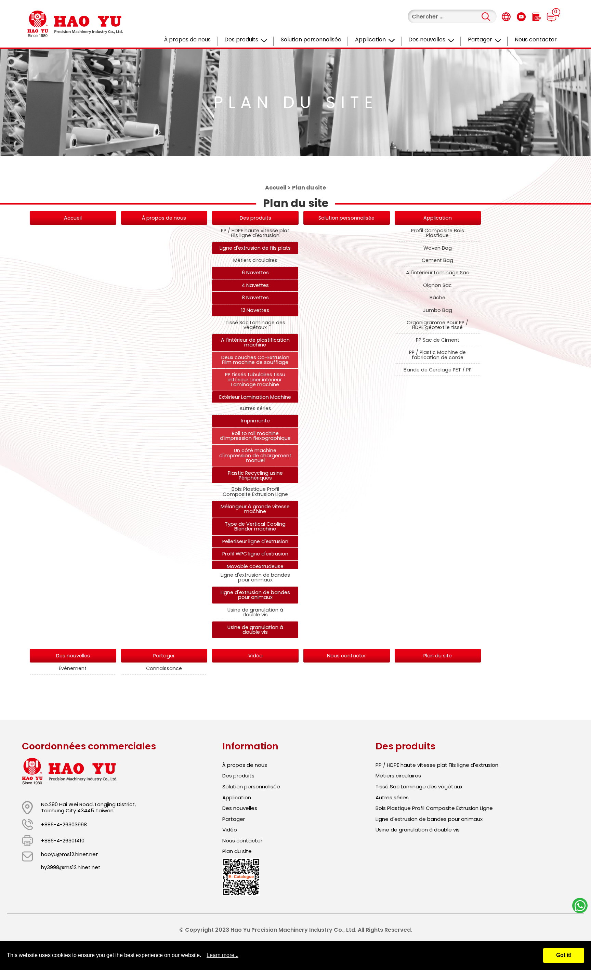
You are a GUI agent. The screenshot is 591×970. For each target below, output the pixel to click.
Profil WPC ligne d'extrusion (255, 553)
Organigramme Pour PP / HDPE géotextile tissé (437, 325)
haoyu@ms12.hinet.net (69, 854)
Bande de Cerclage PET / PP (438, 369)
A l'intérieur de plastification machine (255, 342)
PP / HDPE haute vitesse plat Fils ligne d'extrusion (255, 233)
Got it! (564, 955)
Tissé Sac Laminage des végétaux (255, 325)
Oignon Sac (437, 285)
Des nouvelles (426, 39)
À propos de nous (187, 39)
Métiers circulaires (255, 260)
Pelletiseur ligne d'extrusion (255, 541)
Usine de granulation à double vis (255, 612)
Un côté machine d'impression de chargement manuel (255, 455)
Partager (480, 39)
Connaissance (164, 668)
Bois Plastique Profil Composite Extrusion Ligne (255, 491)
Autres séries (255, 408)
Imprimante (255, 420)
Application (370, 39)
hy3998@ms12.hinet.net (71, 867)
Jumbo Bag (437, 310)
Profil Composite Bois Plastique (437, 233)
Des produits (241, 39)
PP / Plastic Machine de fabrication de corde (437, 355)
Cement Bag (437, 260)
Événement (73, 668)
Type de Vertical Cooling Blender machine (255, 526)
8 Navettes (255, 297)
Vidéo (255, 655)
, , (88, 807)
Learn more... (222, 955)
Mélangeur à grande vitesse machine (255, 509)
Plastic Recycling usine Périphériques (255, 475)
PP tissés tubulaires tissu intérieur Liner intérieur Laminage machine (255, 379)
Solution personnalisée (311, 39)
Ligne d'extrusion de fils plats (255, 248)
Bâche (437, 297)
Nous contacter (536, 39)
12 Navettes (255, 310)
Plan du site (437, 655)
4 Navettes (255, 285)
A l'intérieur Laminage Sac (437, 272)
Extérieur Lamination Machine (255, 397)
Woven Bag (437, 248)
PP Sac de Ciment (437, 340)
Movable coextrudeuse (255, 566)
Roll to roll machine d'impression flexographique (255, 436)
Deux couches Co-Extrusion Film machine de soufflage (255, 360)
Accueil (276, 188)
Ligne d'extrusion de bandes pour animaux (255, 577)
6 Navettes (255, 272)
